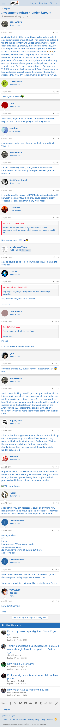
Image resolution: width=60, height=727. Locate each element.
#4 (58, 138)
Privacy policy (33, 719)
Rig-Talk (16, 637)
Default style (9, 715)
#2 (58, 92)
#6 (58, 190)
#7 (58, 218)
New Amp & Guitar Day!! (20, 663)
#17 (57, 570)
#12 (57, 388)
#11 (57, 364)
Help (43, 719)
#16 (57, 530)
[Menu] (4, 3)
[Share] (54, 32)
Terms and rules (19, 719)
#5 (58, 163)
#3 (58, 113)
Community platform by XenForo (24, 725)
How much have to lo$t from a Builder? (28, 689)
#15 (57, 503)
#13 (57, 430)
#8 (58, 257)
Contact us (6, 719)
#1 (58, 32)
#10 (57, 321)
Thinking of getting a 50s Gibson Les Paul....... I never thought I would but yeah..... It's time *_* (33, 649)
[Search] (56, 3)
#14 (57, 467)
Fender (50, 51)
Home (49, 719)
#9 (58, 282)
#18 (57, 601)
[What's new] (51, 3)
